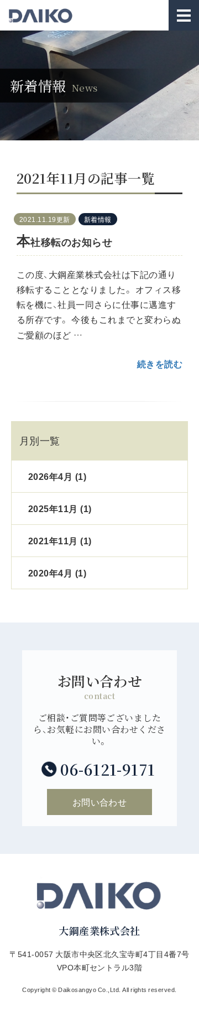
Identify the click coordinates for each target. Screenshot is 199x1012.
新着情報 (98, 219)
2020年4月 (57, 572)
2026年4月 (57, 476)
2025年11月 (60, 508)
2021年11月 (60, 540)
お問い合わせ (99, 801)
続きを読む (159, 363)
